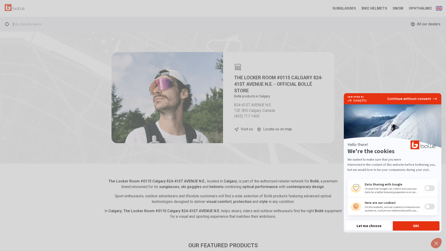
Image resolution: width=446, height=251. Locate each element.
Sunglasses (344, 8)
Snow (398, 8)
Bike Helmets (374, 8)
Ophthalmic (420, 8)
